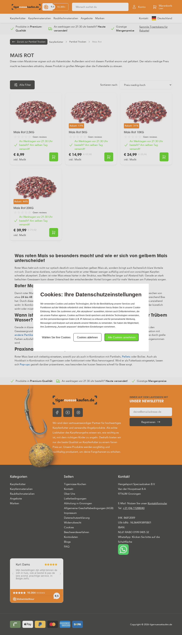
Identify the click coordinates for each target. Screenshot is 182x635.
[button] (121, 337)
